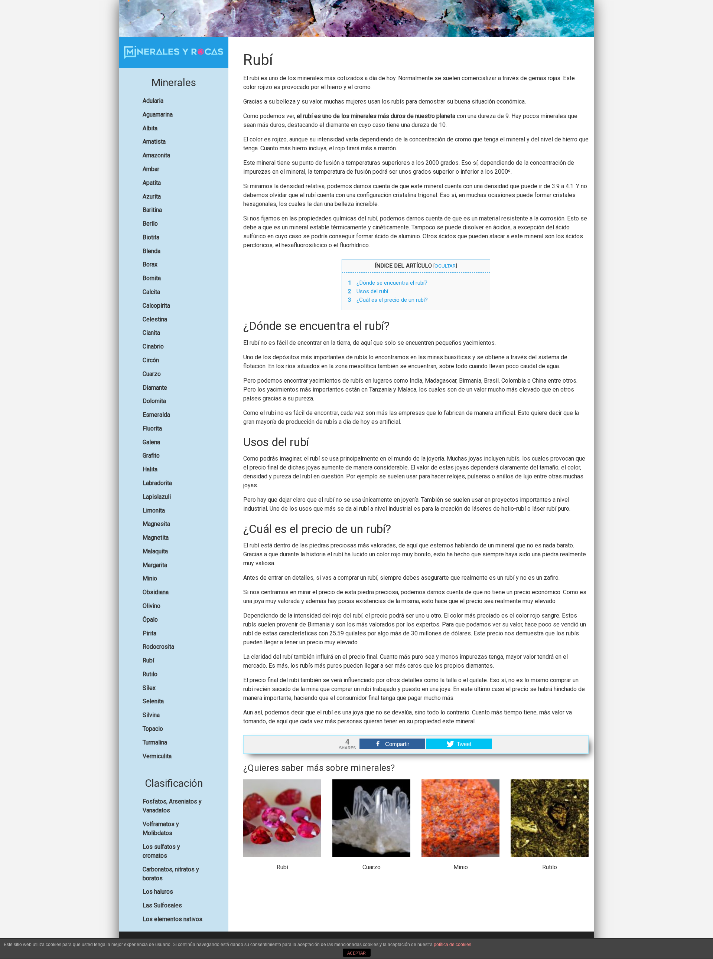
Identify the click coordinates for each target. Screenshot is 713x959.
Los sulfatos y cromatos (161, 851)
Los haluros (158, 891)
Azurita (152, 196)
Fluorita (152, 428)
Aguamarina (158, 114)
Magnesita (156, 523)
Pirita (149, 633)
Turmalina (155, 742)
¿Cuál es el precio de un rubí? (388, 300)
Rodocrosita (158, 646)
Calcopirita (156, 305)
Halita (150, 469)
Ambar (151, 169)
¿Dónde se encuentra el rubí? (387, 282)
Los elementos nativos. (173, 919)
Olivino (151, 605)
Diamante (155, 387)
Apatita (152, 182)
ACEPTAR (356, 953)
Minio (150, 578)
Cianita (151, 332)
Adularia (153, 100)
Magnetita (156, 537)
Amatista (154, 141)
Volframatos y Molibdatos (161, 829)
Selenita (153, 701)
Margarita (155, 565)
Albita (150, 128)
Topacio (153, 728)
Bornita (152, 278)
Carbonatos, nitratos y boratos (171, 874)
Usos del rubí (368, 291)
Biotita (151, 237)
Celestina (155, 319)
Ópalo (150, 619)
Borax (150, 264)
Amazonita (156, 155)
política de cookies (452, 944)
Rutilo (150, 674)
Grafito (151, 455)
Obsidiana (156, 592)
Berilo (150, 223)
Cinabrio (153, 346)
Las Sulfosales (162, 905)
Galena (151, 442)
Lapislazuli (157, 496)
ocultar (445, 266)
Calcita (151, 291)
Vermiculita (157, 756)
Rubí (148, 660)
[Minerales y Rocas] (173, 52)
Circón (151, 360)
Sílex (149, 687)
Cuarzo (152, 373)
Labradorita (157, 483)
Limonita (154, 510)
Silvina (151, 715)
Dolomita (154, 401)
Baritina (152, 209)
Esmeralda (156, 414)
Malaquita (155, 551)
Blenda (151, 251)
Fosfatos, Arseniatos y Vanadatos (172, 806)
